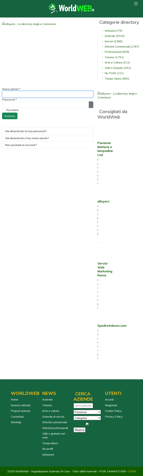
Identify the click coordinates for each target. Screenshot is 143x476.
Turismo (47, 405)
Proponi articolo (20, 411)
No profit (47, 448)
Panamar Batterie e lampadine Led (105, 148)
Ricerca (79, 430)
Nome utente (11, 89)
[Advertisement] (72, 53)
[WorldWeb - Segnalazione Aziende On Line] (71, 8)
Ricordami (12, 110)
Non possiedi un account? (21, 145)
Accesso (9, 116)
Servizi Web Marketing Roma (104, 269)
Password (9, 99)
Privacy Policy (114, 416)
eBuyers (103, 201)
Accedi (109, 399)
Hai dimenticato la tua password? (26, 131)
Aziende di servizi (53, 416)
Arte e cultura (50, 411)
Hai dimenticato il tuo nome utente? (27, 138)
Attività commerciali (54, 422)
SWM (132, 471)
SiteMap (16, 422)
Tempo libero (50, 443)
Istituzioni (48, 454)
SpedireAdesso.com (112, 325)
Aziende (47, 399)
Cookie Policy (113, 411)
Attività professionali (55, 428)
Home (14, 399)
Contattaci (17, 416)
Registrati (111, 405)
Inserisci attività (20, 405)
